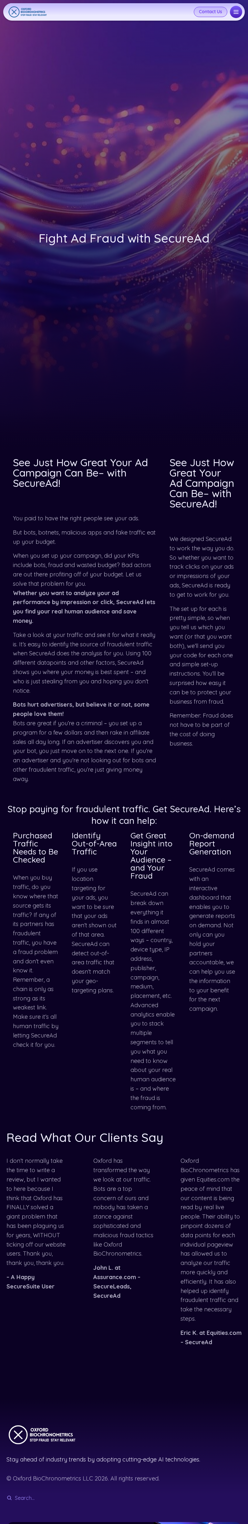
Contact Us (210, 11)
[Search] (9, 1498)
